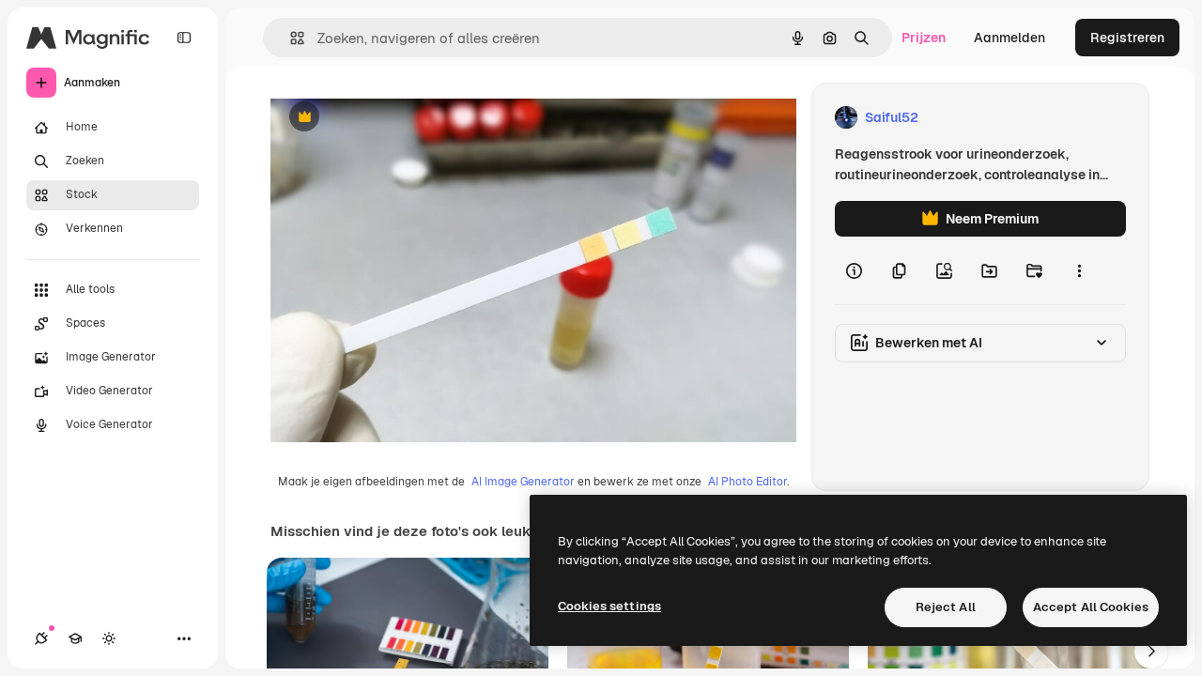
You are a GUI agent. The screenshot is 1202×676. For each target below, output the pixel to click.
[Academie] (75, 638)
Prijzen (924, 37)
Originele (394, 118)
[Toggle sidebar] (184, 38)
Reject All (946, 607)
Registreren (1127, 37)
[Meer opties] (1079, 270)
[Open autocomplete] (290, 38)
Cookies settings (609, 606)
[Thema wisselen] (109, 638)
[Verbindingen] (41, 638)
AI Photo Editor (747, 481)
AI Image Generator (523, 481)
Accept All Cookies (1090, 607)
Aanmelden (1009, 37)
